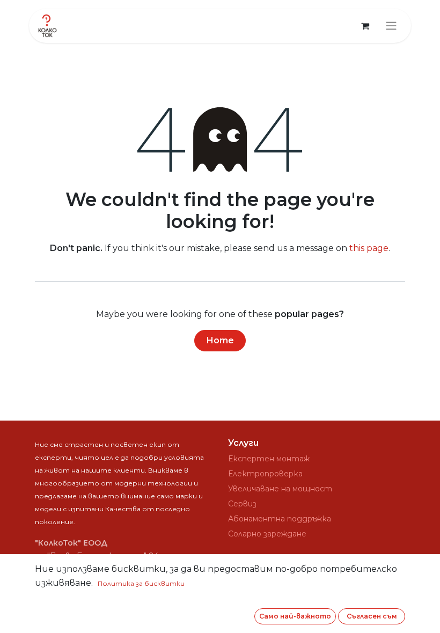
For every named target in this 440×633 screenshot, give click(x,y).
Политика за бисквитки (141, 583)
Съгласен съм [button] (372, 616)
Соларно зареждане (267, 534)
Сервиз (242, 504)
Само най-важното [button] (295, 616)
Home (220, 340)
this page (368, 248)
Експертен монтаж (269, 458)
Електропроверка (265, 474)
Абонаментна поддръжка (279, 519)
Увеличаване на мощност (280, 489)
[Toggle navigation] (391, 26)
